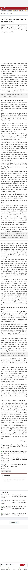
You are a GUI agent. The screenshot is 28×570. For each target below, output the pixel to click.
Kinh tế (5, 13)
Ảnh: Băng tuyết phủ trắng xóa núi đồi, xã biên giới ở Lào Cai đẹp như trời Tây (18, 459)
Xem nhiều (10, 10)
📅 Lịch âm (21, 10)
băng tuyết (8, 471)
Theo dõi (22, 564)
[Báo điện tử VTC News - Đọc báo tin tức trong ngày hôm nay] (8, 8)
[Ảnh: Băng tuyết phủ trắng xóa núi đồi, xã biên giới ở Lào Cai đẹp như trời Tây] (5, 460)
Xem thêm (13, 522)
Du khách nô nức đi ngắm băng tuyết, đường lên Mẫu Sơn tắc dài (18, 452)
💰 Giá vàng (15, 10)
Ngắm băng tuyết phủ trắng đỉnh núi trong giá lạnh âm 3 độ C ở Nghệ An (18, 445)
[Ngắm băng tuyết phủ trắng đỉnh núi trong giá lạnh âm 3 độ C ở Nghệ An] (5, 446)
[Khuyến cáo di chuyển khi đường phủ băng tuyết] (5, 466)
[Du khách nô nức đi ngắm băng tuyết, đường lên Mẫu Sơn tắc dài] (5, 453)
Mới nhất (4, 10)
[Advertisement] (14, 47)
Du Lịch (10, 13)
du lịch (3, 471)
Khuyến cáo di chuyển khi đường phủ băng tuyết (18, 465)
